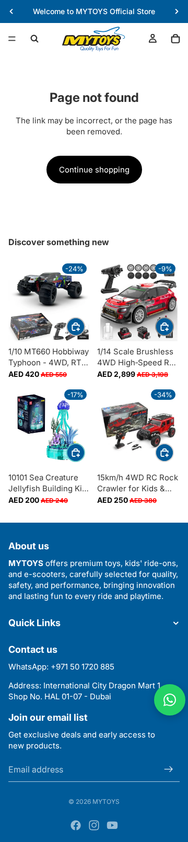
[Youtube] (112, 825)
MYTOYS (106, 801)
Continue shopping (94, 170)
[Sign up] (169, 769)
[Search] (34, 38)
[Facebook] (75, 825)
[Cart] (175, 38)
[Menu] (12, 39)
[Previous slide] (11, 11)
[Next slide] (176, 11)
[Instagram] (94, 825)
